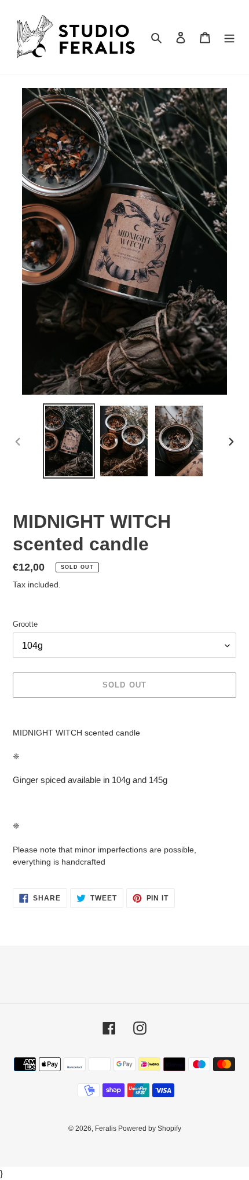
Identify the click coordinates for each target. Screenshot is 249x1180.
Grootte (25, 624)
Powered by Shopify (149, 1128)
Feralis (106, 1128)
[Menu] (229, 37)
